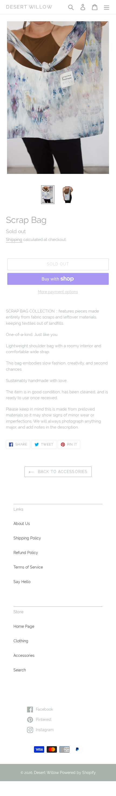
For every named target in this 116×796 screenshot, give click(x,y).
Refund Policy (25, 552)
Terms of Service (28, 567)
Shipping (14, 239)
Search (19, 670)
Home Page (23, 626)
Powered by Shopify (78, 772)
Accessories (24, 655)
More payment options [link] (58, 292)
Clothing (20, 641)
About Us (21, 523)
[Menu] (106, 7)
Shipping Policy (27, 538)
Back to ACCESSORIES (62, 471)
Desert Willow (29, 7)
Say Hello (21, 582)
